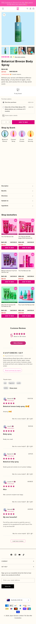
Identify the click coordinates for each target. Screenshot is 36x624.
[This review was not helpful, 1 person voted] (31, 533)
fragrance (11, 383)
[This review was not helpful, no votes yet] (31, 419)
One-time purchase (10, 102)
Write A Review (18, 343)
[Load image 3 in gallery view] (22, 51)
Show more (13, 388)
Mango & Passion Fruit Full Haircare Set (9, 271)
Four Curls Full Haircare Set (26, 305)
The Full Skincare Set (24, 271)
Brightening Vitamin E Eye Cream (7, 164)
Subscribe (8, 586)
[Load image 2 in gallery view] (14, 51)
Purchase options (6, 99)
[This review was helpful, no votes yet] (27, 419)
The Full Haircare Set (7, 236)
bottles (6, 388)
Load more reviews (18, 541)
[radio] (3, 102)
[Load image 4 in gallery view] (31, 51)
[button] (2, 9)
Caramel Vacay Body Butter (20, 164)
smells (18, 383)
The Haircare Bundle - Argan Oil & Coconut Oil (25, 237)
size (5, 383)
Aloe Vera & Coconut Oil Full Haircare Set (8, 305)
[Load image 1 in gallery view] (5, 51)
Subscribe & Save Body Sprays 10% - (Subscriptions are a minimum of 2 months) (15, 109)
